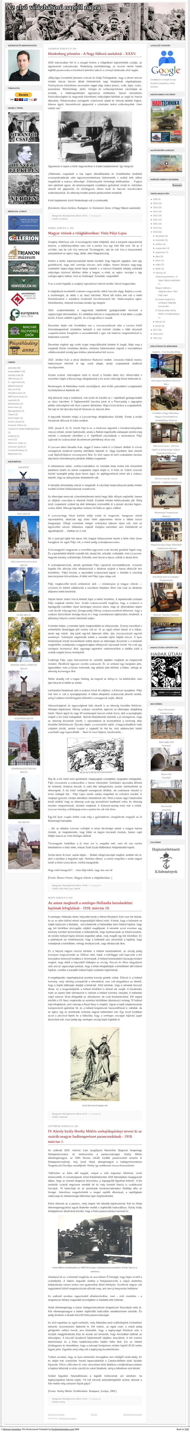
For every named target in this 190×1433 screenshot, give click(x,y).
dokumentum (14, 404)
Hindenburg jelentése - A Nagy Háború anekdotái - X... (168, 280)
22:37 (84, 1114)
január (158, 326)
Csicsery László (15, 447)
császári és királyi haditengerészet (23, 429)
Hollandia (63, 1117)
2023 (155, 211)
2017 (155, 330)
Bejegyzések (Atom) (67, 1418)
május (158, 264)
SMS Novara (14, 379)
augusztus (160, 252)
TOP (187, 1429)
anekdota (12, 368)
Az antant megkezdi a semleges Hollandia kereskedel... (165, 303)
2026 (155, 199)
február (158, 322)
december (160, 236)
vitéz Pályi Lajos (66, 889)
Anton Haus (13, 407)
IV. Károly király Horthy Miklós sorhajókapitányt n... (167, 314)
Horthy (62, 1402)
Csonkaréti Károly (16, 450)
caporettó (12, 400)
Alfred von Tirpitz (16, 443)
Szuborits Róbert (16, 425)
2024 (155, 207)
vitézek (77, 889)
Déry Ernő (13, 389)
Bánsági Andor (15, 411)
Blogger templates (12, 1429)
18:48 (84, 885)
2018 (155, 232)
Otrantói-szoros (15, 393)
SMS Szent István (16, 397)
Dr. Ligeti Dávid (15, 382)
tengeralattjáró (14, 371)
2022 (155, 215)
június (158, 260)
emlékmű (12, 436)
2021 (155, 220)
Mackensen (13, 454)
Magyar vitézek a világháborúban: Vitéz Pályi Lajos (87, 233)
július (157, 256)
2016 (155, 334)
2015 (155, 338)
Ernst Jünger (14, 418)
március (159, 273)
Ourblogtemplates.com (62, 1429)
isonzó (11, 439)
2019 (155, 228)
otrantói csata (14, 375)
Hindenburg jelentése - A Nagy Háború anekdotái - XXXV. (92, 54)
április (158, 269)
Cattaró (11, 414)
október (158, 244)
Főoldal (94, 1415)
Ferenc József (15, 422)
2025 (155, 203)
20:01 (84, 216)
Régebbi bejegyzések (132, 1415)
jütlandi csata (14, 386)
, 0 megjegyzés (94, 216)
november (160, 240)
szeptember (160, 248)
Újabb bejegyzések (56, 1415)
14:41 (84, 1399)
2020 (155, 224)
